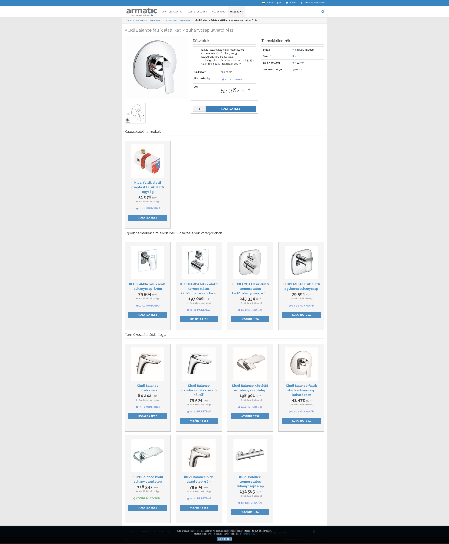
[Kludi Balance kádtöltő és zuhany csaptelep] (250, 364)
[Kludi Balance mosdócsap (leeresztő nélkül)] (199, 364)
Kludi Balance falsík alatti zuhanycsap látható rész (301, 390)
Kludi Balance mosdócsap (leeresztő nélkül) (199, 390)
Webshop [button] (235, 12)
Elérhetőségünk (197, 12)
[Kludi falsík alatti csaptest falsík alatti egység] (147, 161)
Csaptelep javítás (172, 12)
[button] (271, 2)
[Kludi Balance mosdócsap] (147, 364)
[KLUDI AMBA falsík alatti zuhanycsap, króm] (147, 262)
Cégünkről (218, 12)
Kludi (294, 56)
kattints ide (248, 534)
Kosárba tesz (230, 108)
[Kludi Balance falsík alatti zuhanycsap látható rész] (301, 364)
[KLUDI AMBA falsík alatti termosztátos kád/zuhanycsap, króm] (199, 262)
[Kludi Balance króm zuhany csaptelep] (147, 455)
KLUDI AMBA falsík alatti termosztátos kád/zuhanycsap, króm (199, 288)
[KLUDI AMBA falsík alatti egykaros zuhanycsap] (301, 262)
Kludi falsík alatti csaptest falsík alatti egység (147, 187)
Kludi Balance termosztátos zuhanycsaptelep (250, 481)
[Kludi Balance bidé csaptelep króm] (199, 455)
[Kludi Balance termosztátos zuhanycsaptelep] (250, 455)
